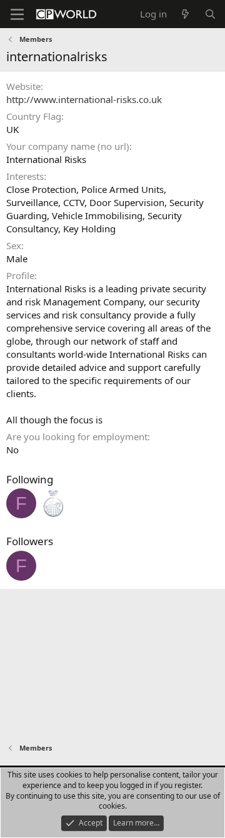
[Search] (210, 14)
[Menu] (17, 14)
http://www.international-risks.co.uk (84, 99)
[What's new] (185, 14)
